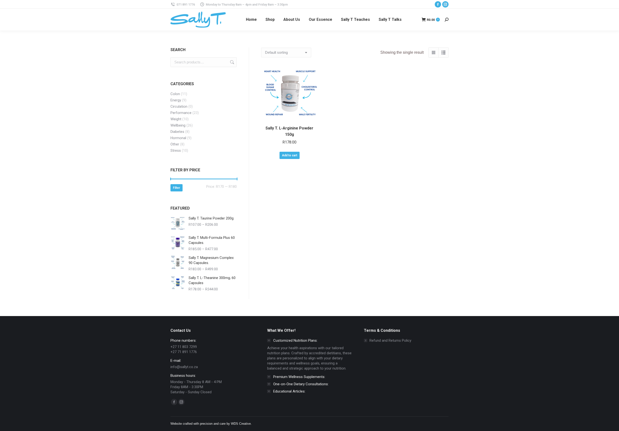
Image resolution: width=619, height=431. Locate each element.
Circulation (178, 106)
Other (174, 144)
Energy (175, 100)
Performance (181, 113)
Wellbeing (177, 125)
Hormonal (178, 138)
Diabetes (177, 131)
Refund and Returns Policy (390, 340)
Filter (176, 187)
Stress (175, 150)
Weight (175, 119)
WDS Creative (241, 423)
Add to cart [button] (289, 155)
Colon (175, 94)
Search (231, 62)
